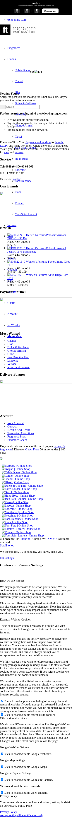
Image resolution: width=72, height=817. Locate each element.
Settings (9, 558)
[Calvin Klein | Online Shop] (19, 472)
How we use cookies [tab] (12, 580)
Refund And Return (18, 429)
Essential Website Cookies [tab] (15, 619)
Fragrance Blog (16, 436)
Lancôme (12, 360)
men (6, 152)
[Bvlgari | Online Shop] (16, 469)
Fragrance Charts (17, 439)
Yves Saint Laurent (18, 367)
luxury (3, 145)
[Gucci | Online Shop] (15, 492)
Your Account (15, 423)
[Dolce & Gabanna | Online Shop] (22, 485)
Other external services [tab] (13, 718)
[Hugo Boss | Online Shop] (18, 495)
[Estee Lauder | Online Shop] (19, 488)
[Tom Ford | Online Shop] (17, 525)
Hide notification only (30, 815)
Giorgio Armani (16, 350)
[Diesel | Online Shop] (15, 482)
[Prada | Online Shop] (15, 522)
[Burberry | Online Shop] (17, 465)
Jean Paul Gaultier (18, 357)
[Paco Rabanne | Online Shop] (20, 518)
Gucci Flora (32, 449)
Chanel (11, 340)
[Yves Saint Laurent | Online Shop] (23, 535)
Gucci (10, 353)
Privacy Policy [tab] (8, 796)
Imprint (25, 538)
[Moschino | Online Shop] (17, 515)
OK (2, 558)
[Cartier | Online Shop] (16, 475)
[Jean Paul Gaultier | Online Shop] (22, 498)
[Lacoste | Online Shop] (16, 505)
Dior (10, 344)
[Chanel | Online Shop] (16, 479)
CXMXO (51, 538)
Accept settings (9, 815)
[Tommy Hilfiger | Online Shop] (21, 528)
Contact (11, 426)
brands (59, 142)
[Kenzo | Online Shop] (15, 502)
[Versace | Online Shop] (16, 532)
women (19, 152)
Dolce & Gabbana (18, 347)
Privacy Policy (8, 811)
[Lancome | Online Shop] (17, 508)
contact (17, 179)
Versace (11, 363)
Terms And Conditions (20, 433)
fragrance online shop (38, 142)
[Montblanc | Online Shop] (18, 512)
